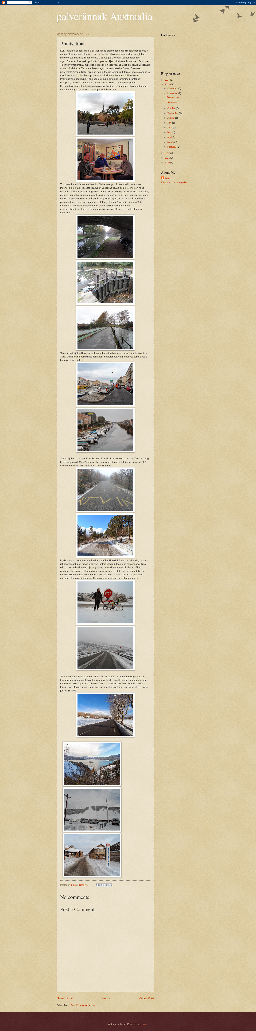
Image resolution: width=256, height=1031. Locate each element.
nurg (167, 178)
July (169, 122)
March (170, 142)
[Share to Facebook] (107, 885)
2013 (167, 84)
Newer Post (65, 998)
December (172, 88)
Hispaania (172, 102)
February (172, 146)
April (170, 137)
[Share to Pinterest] (110, 885)
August (171, 118)
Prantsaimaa (173, 97)
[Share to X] (104, 885)
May (169, 132)
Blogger (143, 1024)
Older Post (146, 998)
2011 (167, 157)
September (173, 113)
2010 (167, 162)
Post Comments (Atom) (83, 1005)
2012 (167, 153)
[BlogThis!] (100, 885)
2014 (167, 79)
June (170, 127)
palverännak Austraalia (105, 16)
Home (106, 998)
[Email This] (97, 885)
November (172, 93)
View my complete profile (174, 182)
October (171, 108)
